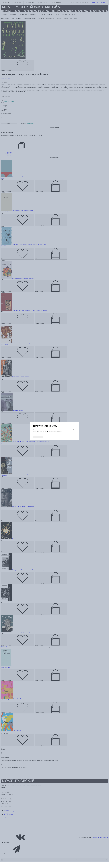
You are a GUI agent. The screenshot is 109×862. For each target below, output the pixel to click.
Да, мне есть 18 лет (38, 437)
